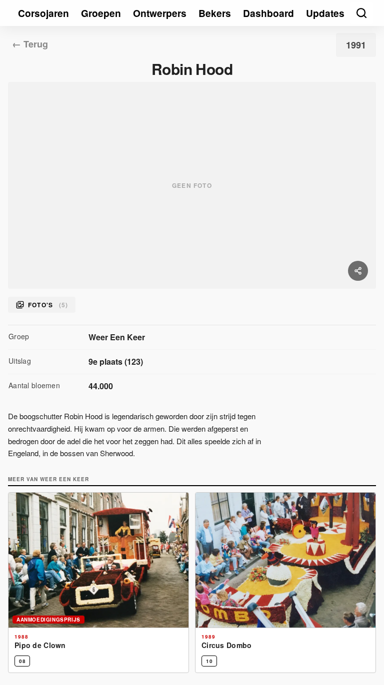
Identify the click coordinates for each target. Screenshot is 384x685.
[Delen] (358, 271)
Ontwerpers (159, 13)
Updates (325, 13)
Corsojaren (43, 13)
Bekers (214, 13)
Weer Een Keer (116, 337)
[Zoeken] (361, 13)
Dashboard (268, 13)
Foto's (48, 304)
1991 (356, 44)
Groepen (101, 13)
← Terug (30, 43)
